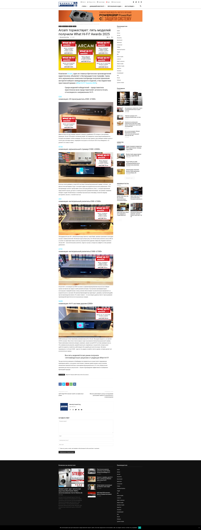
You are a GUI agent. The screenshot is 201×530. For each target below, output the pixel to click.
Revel (118, 78)
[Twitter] (136, 2)
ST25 (61, 147)
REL (118, 75)
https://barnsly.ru (72, 406)
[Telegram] (133, 2)
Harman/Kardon (121, 49)
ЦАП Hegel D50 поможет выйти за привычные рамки (71, 394)
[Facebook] (70, 410)
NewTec (119, 68)
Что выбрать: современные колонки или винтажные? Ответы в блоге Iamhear (129, 100)
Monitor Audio (120, 66)
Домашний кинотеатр (97, 6)
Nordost (119, 70)
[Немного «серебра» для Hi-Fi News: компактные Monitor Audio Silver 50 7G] (92, 479)
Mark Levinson (120, 61)
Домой (60, 24)
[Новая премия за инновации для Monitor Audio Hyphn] (92, 487)
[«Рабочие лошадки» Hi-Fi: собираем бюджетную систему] (120, 117)
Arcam (64, 24)
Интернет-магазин (117, 2)
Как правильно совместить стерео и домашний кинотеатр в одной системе (133, 110)
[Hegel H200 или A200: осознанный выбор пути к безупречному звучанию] (121, 163)
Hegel (118, 52)
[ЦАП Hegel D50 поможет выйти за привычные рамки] (92, 494)
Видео (108, 2)
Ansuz (118, 33)
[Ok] (199, 527)
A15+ (61, 249)
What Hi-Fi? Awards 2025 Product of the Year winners (77, 374)
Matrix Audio (120, 63)
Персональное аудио (114, 6)
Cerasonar (119, 45)
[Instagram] (73, 410)
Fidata (118, 47)
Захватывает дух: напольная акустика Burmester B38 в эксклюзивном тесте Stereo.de (70, 491)
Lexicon (119, 59)
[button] (140, 6)
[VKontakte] (138, 2)
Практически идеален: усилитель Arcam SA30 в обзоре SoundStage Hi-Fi (103, 471)
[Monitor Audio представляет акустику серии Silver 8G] (121, 156)
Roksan (119, 80)
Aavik (118, 30)
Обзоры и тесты (91, 2)
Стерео (84, 6)
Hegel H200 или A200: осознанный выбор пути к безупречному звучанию (133, 163)
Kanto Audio (120, 56)
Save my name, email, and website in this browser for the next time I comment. (79, 448)
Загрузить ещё (129, 178)
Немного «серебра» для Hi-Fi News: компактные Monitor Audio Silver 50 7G (105, 479)
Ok (139, 527)
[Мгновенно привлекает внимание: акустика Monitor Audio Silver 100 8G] (137, 207)
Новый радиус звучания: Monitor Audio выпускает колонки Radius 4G (132, 171)
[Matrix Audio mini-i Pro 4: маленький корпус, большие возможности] (137, 191)
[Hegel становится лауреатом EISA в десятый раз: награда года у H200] (121, 148)
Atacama (119, 37)
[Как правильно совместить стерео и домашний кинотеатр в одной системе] (120, 109)
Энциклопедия (101, 2)
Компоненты (65, 26)
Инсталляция (129, 6)
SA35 (61, 301)
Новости (84, 2)
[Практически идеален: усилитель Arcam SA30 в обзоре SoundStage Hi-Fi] (92, 471)
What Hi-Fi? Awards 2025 (86, 83)
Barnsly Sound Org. (64, 37)
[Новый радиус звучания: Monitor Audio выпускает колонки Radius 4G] (121, 171)
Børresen (119, 42)
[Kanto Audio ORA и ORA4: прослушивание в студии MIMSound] (123, 207)
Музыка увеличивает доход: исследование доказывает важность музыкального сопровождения (101, 395)
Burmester (119, 40)
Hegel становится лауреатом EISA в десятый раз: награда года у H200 (134, 148)
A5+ (60, 199)
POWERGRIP (120, 73)
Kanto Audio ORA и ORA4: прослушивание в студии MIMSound (123, 214)
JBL (118, 54)
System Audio (120, 82)
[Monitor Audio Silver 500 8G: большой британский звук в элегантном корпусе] (123, 191)
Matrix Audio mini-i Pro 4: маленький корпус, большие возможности (136, 198)
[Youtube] (141, 2)
